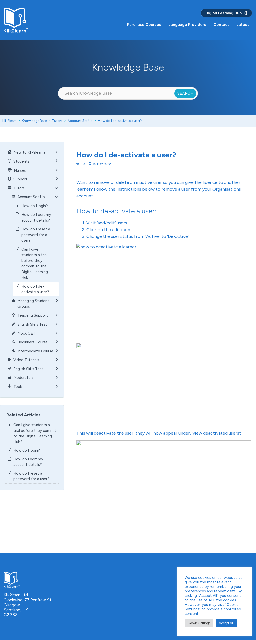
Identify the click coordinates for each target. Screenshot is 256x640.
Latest (242, 24)
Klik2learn (9, 121)
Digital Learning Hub (224, 13)
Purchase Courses (144, 24)
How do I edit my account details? (36, 217)
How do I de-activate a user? (120, 121)
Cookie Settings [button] (199, 623)
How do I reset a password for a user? (36, 235)
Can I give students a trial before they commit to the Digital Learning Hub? (35, 263)
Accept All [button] (226, 623)
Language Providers (187, 24)
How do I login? (35, 206)
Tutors (57, 121)
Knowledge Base (34, 121)
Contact (221, 24)
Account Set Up (80, 121)
